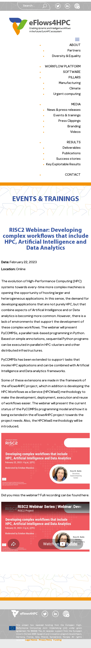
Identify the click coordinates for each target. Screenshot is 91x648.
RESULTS (74, 142)
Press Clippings (69, 121)
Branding (74, 126)
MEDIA (76, 104)
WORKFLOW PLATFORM (63, 66)
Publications (71, 153)
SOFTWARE (72, 72)
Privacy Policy (45, 640)
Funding (57, 640)
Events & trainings (67, 115)
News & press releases (64, 109)
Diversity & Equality (66, 56)
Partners (74, 50)
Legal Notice (31, 640)
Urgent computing (67, 94)
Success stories (68, 158)
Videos (75, 132)
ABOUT (75, 45)
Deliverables (72, 147)
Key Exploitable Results (63, 164)
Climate (75, 88)
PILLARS (75, 77)
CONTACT (73, 174)
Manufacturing (70, 83)
